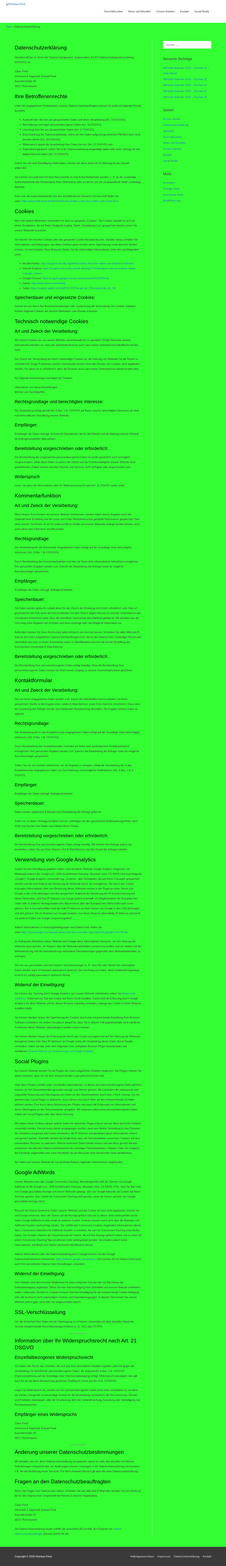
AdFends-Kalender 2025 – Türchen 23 (185, 79)
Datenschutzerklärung (175, 124)
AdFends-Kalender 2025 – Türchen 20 (185, 97)
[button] (215, 11)
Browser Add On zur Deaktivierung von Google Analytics (60, 1051)
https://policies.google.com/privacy (75, 1258)
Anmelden (169, 182)
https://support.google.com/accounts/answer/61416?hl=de (75, 278)
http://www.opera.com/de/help (48, 283)
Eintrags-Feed (171, 188)
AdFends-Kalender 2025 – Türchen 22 (185, 85)
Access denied (171, 118)
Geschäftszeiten (113, 11)
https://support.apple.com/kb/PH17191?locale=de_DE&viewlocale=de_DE (73, 288)
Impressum (164, 1556)
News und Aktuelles (139, 11)
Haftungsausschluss (142, 1556)
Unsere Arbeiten (165, 11)
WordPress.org (171, 200)
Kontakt (184, 11)
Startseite (168, 130)
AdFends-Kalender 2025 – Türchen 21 (185, 91)
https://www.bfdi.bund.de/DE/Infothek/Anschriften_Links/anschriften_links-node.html (70, 201)
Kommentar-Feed (173, 194)
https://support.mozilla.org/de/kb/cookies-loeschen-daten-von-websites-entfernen (87, 263)
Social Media (201, 11)
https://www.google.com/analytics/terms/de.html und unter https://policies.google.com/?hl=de (74, 932)
